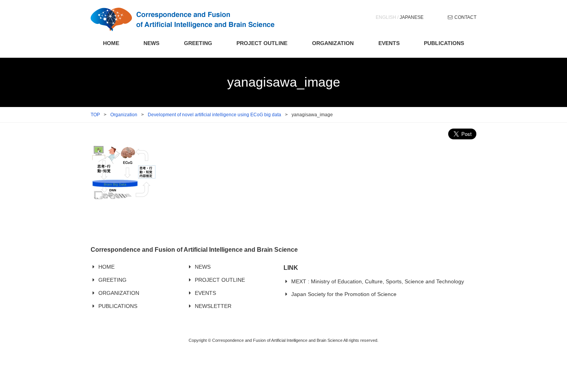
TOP (95, 114)
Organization (123, 114)
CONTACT (465, 17)
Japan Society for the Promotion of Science (344, 294)
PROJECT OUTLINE (261, 43)
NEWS (151, 43)
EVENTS (389, 43)
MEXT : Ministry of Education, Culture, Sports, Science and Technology (377, 281)
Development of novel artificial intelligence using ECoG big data (214, 114)
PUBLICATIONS (444, 43)
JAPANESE (412, 17)
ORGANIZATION (333, 43)
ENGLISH (386, 17)
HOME (111, 43)
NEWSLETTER (213, 306)
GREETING (198, 43)
